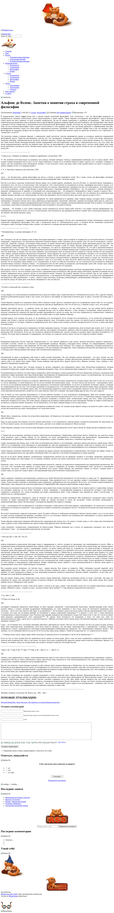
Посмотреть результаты (57, 780)
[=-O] (25, 743)
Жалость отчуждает (12, 799)
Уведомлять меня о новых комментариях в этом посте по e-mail (28, 751)
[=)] (2, 743)
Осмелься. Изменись (13, 804)
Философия (14, 69)
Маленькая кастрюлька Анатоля (17, 797)
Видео (7, 55)
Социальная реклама (17, 59)
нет (9, 770)
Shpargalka (16, 113)
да (9, 768)
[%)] (45, 743)
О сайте (8, 93)
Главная (8, 51)
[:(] (9, 743)
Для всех (13, 89)
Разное (12, 71)
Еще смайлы (62, 742)
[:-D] (20, 743)
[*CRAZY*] (52, 743)
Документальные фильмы (19, 57)
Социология (14, 67)
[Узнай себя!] (12, 876)
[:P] (16, 743)
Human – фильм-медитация (15, 802)
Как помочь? (10, 91)
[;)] (13, 743)
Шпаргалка (13, 896)
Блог (7, 53)
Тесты (7, 83)
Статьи (8, 73)
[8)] (6, 743)
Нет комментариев (64, 113)
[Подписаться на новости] (57, 823)
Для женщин (14, 85)
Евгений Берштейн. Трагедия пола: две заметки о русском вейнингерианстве (30, 702)
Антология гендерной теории (16, 806)
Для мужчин (14, 87)
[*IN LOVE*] (37, 743)
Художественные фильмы (19, 61)
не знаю (11, 772)
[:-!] (30, 743)
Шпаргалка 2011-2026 (9, 894)
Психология (14, 65)
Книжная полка (11, 63)
